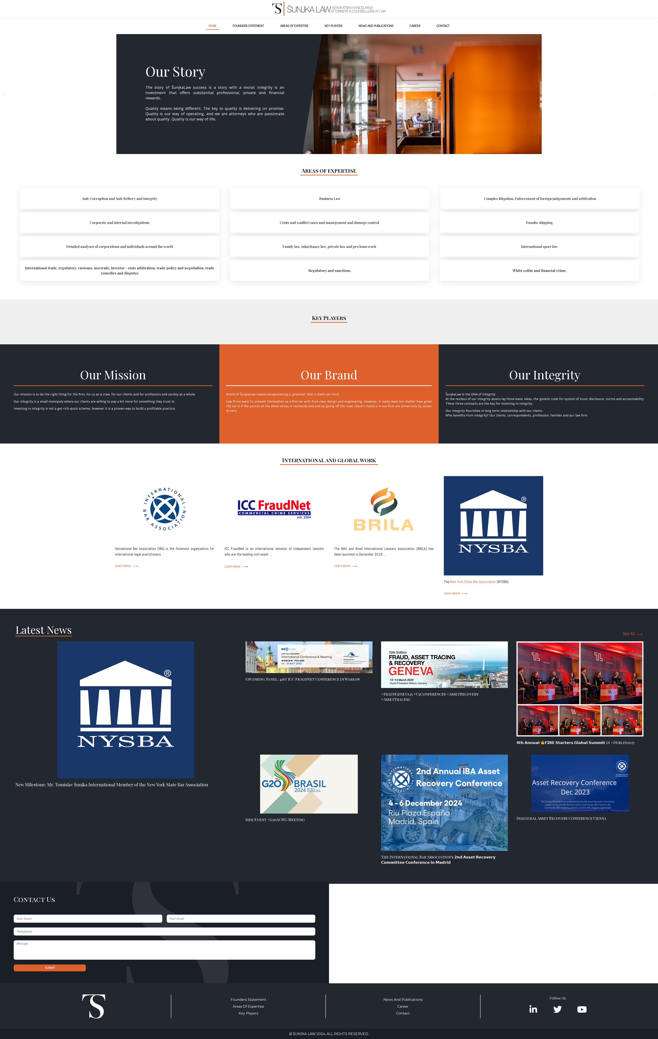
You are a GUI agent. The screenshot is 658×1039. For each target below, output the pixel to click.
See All (584, 79)
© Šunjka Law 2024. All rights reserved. (329, 1034)
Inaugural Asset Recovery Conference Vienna (561, 818)
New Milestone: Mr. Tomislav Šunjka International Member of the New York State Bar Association (111, 785)
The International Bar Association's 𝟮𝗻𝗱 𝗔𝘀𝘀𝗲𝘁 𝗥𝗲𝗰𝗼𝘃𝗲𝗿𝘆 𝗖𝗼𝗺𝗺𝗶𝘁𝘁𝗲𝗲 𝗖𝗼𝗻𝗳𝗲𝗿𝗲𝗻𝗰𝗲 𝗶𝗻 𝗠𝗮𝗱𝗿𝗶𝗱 (438, 859)
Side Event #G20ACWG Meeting (275, 819)
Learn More (123, 565)
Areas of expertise (294, 25)
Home (213, 25)
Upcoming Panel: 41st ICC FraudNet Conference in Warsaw (303, 679)
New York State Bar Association (473, 581)
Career (415, 25)
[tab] (120, 198)
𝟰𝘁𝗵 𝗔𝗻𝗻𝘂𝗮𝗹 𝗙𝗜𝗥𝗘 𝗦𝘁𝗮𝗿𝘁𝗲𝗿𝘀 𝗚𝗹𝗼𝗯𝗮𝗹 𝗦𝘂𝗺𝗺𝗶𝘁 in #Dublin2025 (575, 742)
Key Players (333, 25)
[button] (4, 94)
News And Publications (375, 25)
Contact (443, 25)
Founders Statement (248, 25)
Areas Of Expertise (248, 1006)
